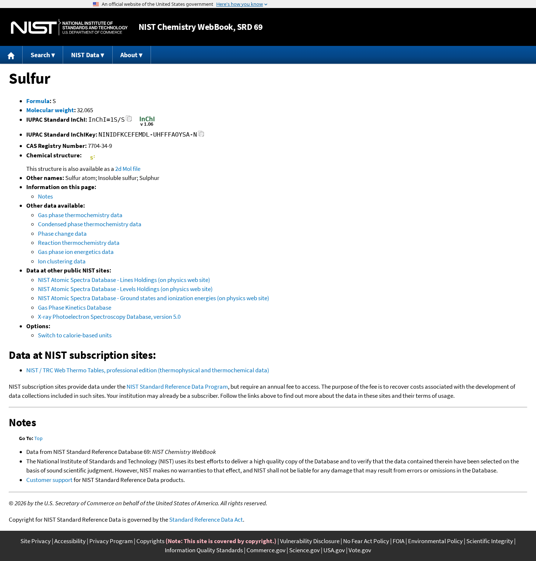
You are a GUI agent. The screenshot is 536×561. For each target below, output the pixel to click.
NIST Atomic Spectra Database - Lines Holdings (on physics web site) (124, 280)
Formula (38, 101)
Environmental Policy (435, 541)
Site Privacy (35, 541)
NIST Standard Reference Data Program (177, 386)
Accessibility (70, 541)
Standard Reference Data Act (206, 519)
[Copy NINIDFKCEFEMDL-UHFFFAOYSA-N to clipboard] (201, 135)
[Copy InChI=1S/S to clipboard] (129, 120)
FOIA (398, 541)
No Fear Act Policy (366, 541)
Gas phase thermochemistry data (80, 215)
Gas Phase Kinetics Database (74, 307)
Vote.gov (360, 550)
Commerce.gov (266, 550)
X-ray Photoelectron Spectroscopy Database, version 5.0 (109, 317)
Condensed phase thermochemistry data (89, 224)
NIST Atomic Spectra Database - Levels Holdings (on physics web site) (125, 289)
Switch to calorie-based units (75, 335)
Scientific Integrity (489, 541)
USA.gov (334, 550)
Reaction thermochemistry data (79, 243)
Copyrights (150, 541)
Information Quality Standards (204, 550)
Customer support (49, 480)
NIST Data (85, 55)
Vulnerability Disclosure (309, 541)
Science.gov (304, 550)
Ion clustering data (62, 261)
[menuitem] (11, 55)
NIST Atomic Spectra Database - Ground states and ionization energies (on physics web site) (153, 298)
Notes (45, 196)
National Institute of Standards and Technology (69, 27)
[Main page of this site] (11, 55)
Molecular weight (50, 110)
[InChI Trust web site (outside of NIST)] (147, 125)
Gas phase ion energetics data (76, 252)
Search (40, 55)
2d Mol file (127, 169)
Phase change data (62, 234)
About (128, 55)
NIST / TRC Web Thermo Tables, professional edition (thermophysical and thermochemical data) (147, 370)
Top (38, 438)
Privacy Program (111, 541)
